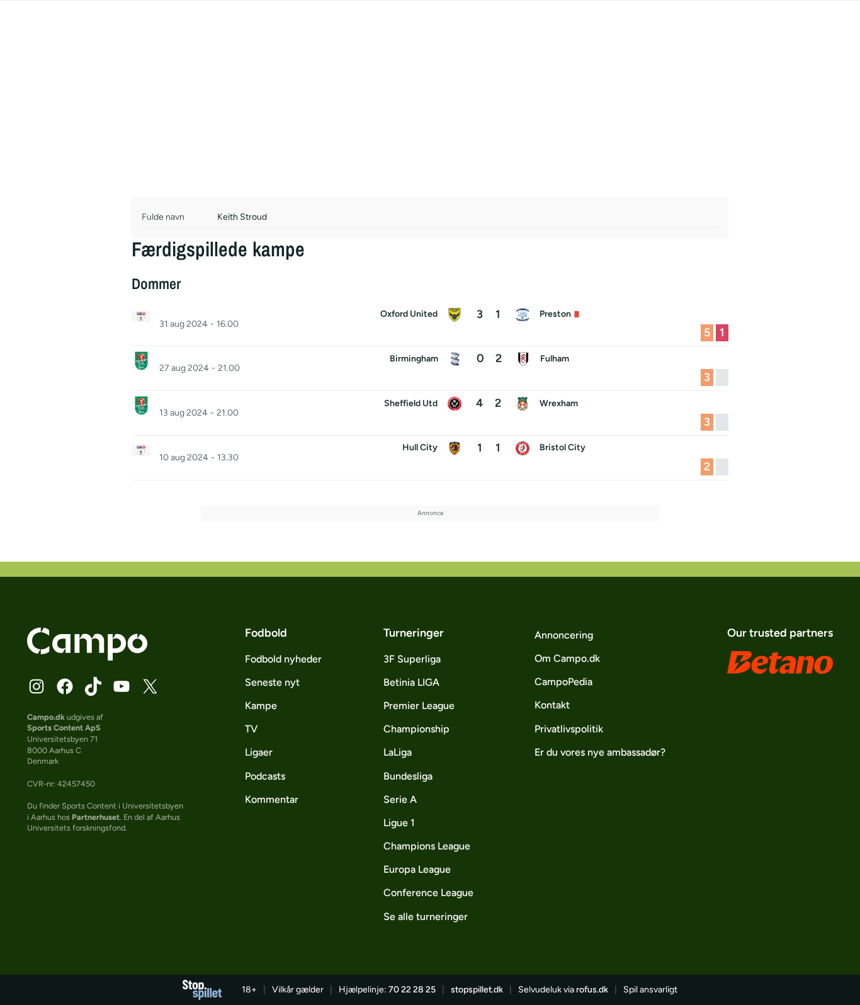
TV (251, 729)
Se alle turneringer (425, 917)
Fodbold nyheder (283, 659)
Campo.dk (46, 717)
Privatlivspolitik (569, 729)
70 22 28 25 (412, 989)
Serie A (400, 799)
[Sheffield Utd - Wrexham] (430, 413)
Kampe (261, 706)
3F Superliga (412, 659)
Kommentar (271, 799)
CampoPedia (563, 682)
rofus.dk (592, 989)
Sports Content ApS (64, 727)
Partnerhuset (96, 817)
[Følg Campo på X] (149, 686)
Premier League (419, 706)
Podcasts (265, 776)
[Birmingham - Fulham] (430, 368)
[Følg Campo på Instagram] (36, 686)
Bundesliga (408, 776)
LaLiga (397, 752)
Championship (416, 729)
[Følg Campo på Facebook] (64, 686)
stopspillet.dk (477, 989)
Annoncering (564, 635)
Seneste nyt (272, 682)
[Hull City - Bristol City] (430, 458)
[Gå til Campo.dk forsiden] (87, 657)
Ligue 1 (399, 823)
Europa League (417, 869)
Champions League (426, 846)
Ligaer (259, 752)
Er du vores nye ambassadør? (600, 752)
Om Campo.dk (567, 658)
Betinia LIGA (411, 682)
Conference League (428, 893)
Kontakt (552, 705)
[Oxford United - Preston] (430, 324)
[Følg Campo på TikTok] (93, 686)
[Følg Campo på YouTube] (121, 686)
